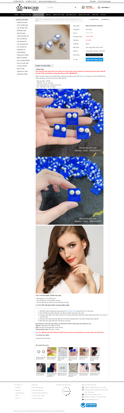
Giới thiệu (93, 1)
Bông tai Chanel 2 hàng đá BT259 (84, 374)
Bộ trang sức (71, 15)
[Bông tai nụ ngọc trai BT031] (52, 42)
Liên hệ (17, 398)
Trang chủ (38, 19)
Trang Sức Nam (26, 15)
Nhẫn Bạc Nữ (21, 49)
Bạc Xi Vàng (20, 68)
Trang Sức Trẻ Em (23, 55)
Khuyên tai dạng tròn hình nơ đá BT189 (94, 359)
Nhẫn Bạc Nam (21, 30)
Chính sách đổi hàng (37, 390)
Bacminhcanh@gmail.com (91, 399)
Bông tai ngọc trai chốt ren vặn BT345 (62, 359)
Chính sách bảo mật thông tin (40, 393)
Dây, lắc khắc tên (22, 63)
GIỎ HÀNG (104, 7)
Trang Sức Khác (84, 15)
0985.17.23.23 (31, 1)
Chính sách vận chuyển (38, 395)
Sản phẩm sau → (105, 19)
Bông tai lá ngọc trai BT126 (83, 358)
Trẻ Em (48, 15)
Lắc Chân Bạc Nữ (22, 44)
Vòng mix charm (22, 74)
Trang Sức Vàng (58, 15)
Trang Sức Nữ (38, 15)
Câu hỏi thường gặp (104, 1)
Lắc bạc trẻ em (22, 66)
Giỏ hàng (18, 387)
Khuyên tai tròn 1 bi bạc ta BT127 (40, 374)
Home (16, 15)
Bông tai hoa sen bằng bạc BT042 (62, 374)
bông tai (82, 76)
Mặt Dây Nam (21, 33)
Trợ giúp (95, 15)
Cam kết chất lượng (37, 398)
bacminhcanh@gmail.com (48, 1)
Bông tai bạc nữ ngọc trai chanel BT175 (73, 359)
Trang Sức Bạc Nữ (48, 19)
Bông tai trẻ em (22, 58)
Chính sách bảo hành (37, 387)
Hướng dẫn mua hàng (20, 394)
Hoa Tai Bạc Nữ (60, 19)
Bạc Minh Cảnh (71, 311)
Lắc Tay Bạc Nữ (22, 47)
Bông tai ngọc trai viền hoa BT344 (51, 358)
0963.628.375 (19, 1)
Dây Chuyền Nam (22, 25)
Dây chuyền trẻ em (23, 60)
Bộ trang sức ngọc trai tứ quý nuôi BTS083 (73, 375)
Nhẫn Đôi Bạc (21, 52)
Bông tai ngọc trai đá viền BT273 (40, 358)
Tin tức (103, 15)
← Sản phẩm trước (94, 19)
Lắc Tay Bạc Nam (22, 28)
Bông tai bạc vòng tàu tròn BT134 (95, 374)
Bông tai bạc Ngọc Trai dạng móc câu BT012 (52, 375)
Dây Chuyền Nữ (22, 38)
